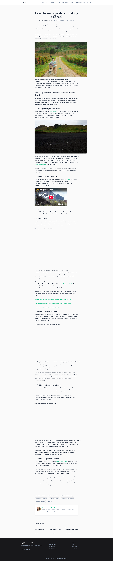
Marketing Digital (55, 2)
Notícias (89, 2)
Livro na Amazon (52, 548)
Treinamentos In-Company (54, 552)
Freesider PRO (75, 548)
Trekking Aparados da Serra (66, 495)
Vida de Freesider (80, 2)
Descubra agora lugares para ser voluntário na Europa (40, 529)
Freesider (25, 2)
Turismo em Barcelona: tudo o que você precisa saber (55, 529)
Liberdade (65, 2)
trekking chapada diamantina (41, 498)
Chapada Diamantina (55, 111)
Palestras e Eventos (53, 550)
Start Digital (74, 546)
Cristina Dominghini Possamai (50, 508)
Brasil (69, 179)
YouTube (23, 549)
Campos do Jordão (68, 284)
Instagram (28, 549)
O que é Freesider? (52, 544)
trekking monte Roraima (40, 501)
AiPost (73, 544)
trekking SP (50, 501)
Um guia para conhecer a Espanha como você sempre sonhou (71, 529)
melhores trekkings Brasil (53, 495)
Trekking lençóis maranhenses (68, 498)
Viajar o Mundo (56, 9)
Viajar (71, 2)
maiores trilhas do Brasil (40, 495)
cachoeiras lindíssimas (40, 164)
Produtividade (44, 2)
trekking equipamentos (54, 498)
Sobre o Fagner (52, 546)
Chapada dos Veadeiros (62, 461)
